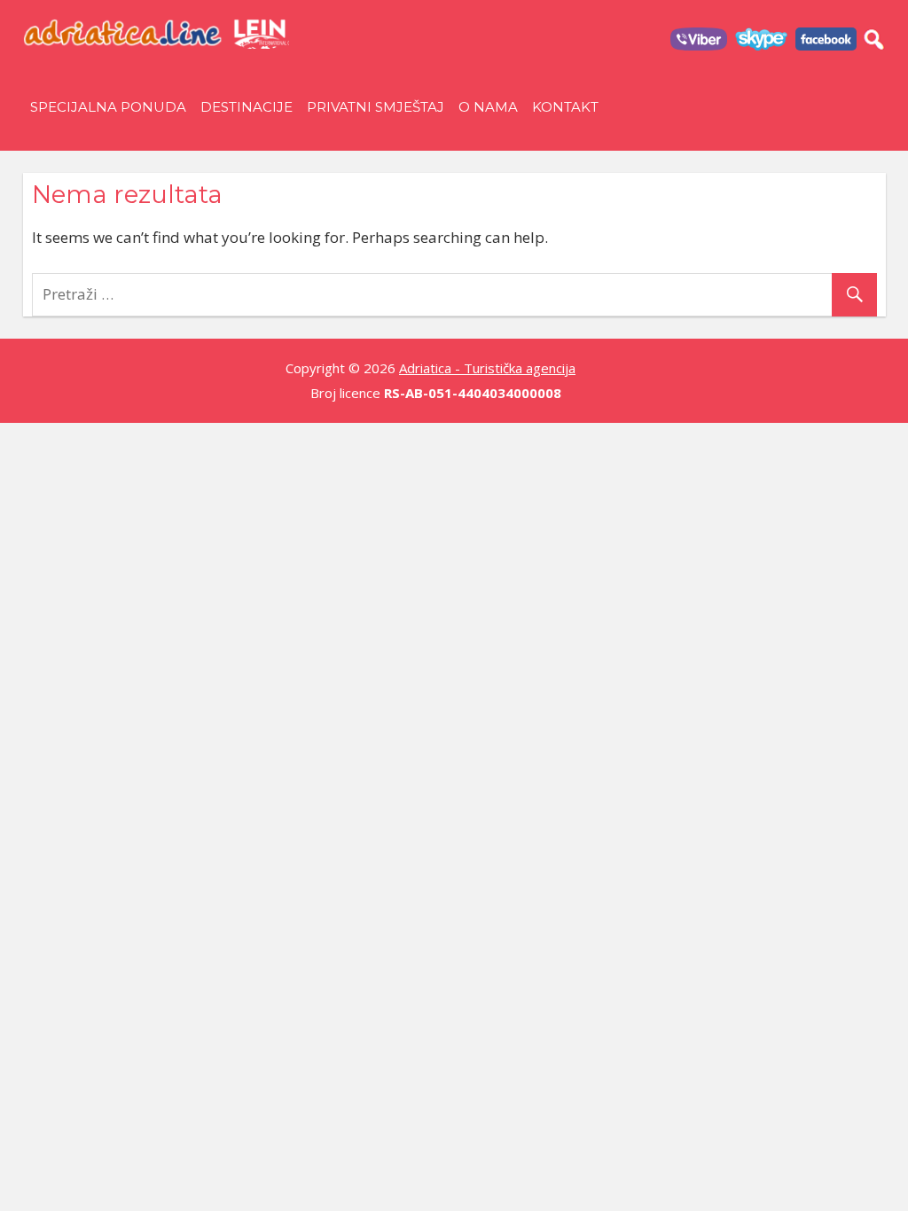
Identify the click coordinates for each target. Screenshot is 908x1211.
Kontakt (565, 106)
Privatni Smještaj (375, 106)
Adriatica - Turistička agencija (487, 368)
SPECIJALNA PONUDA (108, 106)
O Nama (488, 106)
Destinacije (246, 106)
